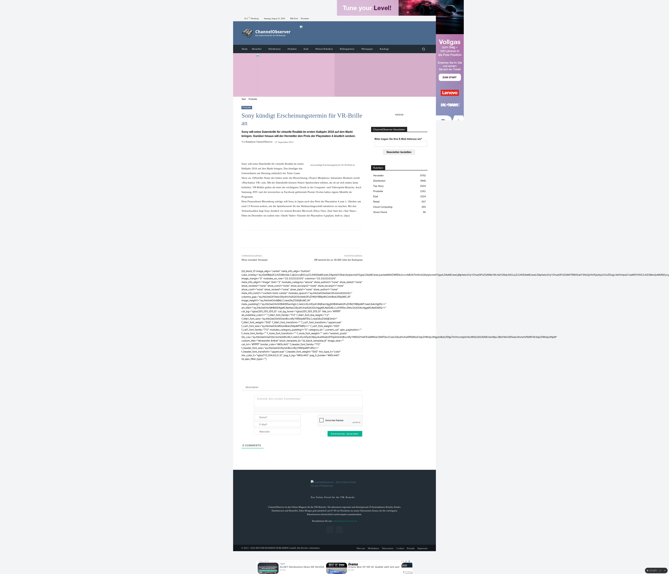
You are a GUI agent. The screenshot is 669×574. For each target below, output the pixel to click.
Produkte (253, 99)
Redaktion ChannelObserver (259, 142)
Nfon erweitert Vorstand (254, 259)
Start (243, 99)
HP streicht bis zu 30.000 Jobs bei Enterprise (338, 259)
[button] (423, 49)
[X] (425, 18)
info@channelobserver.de (345, 521)
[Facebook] (421, 18)
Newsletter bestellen (399, 152)
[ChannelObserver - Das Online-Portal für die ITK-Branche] (266, 33)
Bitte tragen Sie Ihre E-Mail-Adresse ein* (398, 138)
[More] (321, 152)
